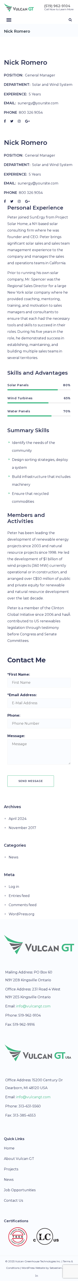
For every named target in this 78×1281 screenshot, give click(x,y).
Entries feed (19, 896)
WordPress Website (33, 1267)
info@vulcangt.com (33, 1006)
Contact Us (13, 1200)
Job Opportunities (20, 1190)
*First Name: (18, 674)
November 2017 (22, 828)
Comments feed (23, 905)
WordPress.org (21, 914)
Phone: (13, 715)
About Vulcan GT (19, 1159)
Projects (11, 1169)
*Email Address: (22, 695)
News (13, 857)
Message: (16, 736)
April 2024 (17, 819)
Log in (14, 887)
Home (9, 1148)
